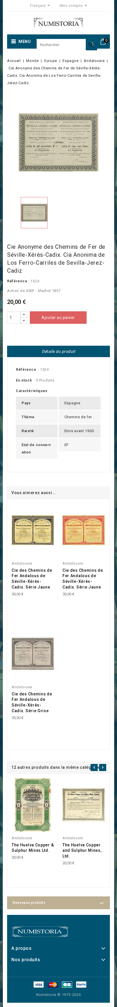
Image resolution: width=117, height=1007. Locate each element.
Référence (26, 369)
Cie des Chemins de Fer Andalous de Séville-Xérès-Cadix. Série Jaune (32, 578)
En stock (24, 380)
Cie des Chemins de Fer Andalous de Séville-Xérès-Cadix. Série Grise (32, 702)
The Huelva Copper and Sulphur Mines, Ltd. (82, 851)
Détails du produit (58, 351)
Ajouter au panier (58, 317)
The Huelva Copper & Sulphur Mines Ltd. (33, 848)
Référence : (18, 281)
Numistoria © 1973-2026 (58, 995)
